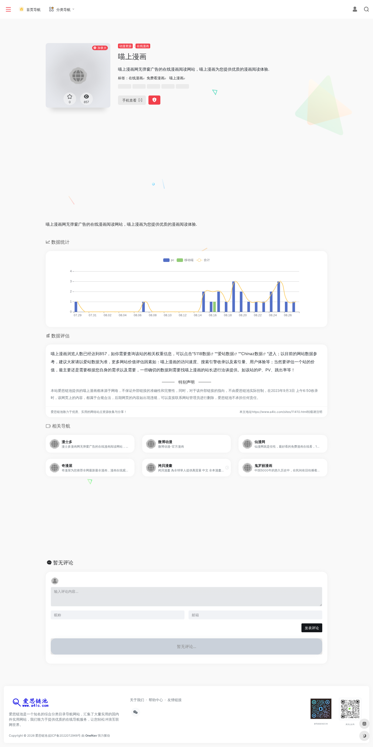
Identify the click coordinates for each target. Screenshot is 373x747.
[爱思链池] (32, 703)
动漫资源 (125, 46)
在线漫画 (143, 46)
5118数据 (202, 353)
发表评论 (312, 628)
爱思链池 (41, 735)
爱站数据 (226, 353)
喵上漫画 (176, 78)
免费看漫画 (155, 78)
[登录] (355, 10)
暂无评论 (63, 563)
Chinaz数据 (252, 353)
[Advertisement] (186, 179)
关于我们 (137, 700)
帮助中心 (156, 700)
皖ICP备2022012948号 (64, 735)
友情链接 (174, 700)
